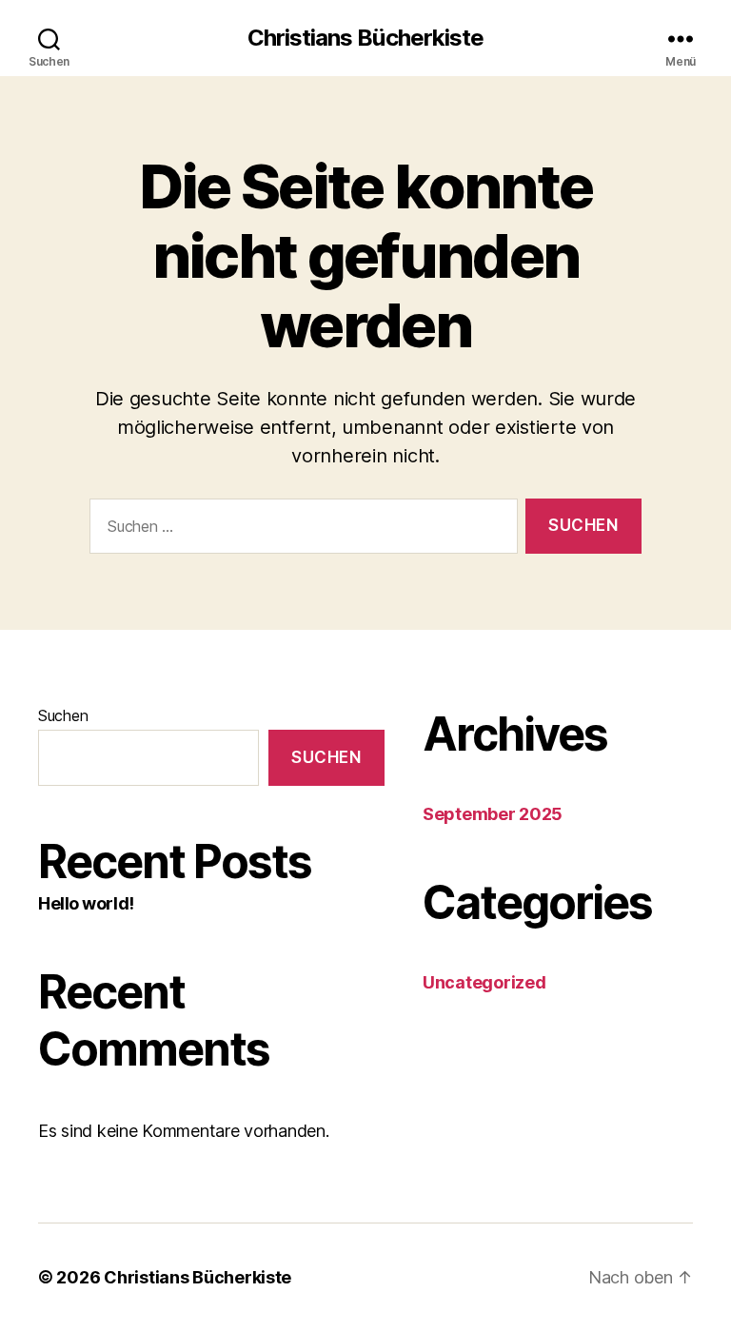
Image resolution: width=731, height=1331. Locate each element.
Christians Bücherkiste (365, 38)
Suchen (63, 715)
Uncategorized (484, 982)
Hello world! (86, 903)
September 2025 (493, 814)
